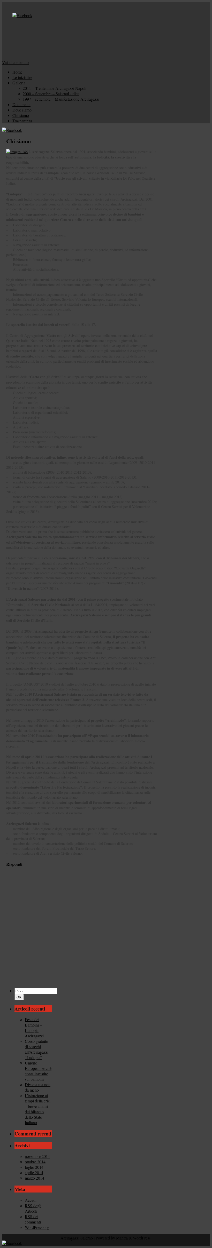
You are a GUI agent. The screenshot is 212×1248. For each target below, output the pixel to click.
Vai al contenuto (15, 62)
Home (17, 72)
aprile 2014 (34, 1172)
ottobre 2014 (35, 1161)
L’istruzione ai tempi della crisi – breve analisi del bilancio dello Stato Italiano (37, 1109)
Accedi (30, 1200)
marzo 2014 (34, 1178)
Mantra (122, 1238)
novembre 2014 (37, 1156)
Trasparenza (22, 120)
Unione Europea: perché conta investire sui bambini (38, 1071)
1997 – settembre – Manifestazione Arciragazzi (61, 99)
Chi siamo (20, 115)
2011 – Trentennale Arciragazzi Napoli (54, 88)
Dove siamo (22, 110)
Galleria (18, 82)
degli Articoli (33, 1208)
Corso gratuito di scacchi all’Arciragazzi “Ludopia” (36, 1049)
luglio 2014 (34, 1167)
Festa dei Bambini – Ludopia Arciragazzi (34, 1027)
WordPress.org (37, 1227)
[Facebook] (22, 15)
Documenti (21, 104)
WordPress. (142, 1238)
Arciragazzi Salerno (76, 1238)
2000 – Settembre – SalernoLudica (51, 93)
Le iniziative (22, 77)
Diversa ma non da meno (37, 1087)
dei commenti (33, 1219)
